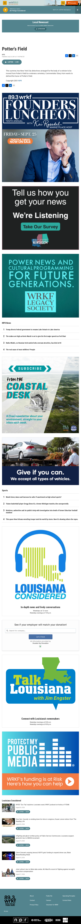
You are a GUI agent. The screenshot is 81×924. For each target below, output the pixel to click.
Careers (48, 900)
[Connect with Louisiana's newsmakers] (40, 684)
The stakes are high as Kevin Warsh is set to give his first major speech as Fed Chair (36, 336)
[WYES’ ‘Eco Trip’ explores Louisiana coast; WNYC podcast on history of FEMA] (8, 808)
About (32, 896)
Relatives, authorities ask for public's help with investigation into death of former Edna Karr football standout (41, 511)
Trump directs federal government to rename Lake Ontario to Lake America (33, 330)
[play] (5, 10)
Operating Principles (69, 896)
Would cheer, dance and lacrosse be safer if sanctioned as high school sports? (33, 497)
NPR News (6, 323)
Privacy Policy (34, 905)
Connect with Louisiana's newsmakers (40, 718)
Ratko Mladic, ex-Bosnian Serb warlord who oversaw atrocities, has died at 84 (33, 343)
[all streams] (78, 10)
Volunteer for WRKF (52, 905)
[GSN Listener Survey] (40, 218)
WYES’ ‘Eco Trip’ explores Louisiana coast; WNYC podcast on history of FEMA (42, 805)
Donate (73, 3)
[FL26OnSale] (40, 137)
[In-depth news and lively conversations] (40, 564)
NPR (20, 81)
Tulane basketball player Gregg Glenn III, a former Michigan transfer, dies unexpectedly (37, 504)
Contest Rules (67, 900)
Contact (32, 900)
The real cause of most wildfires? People (20, 350)
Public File (49, 896)
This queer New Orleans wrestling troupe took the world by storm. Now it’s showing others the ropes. (42, 519)
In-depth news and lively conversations (40, 607)
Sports (5, 490)
